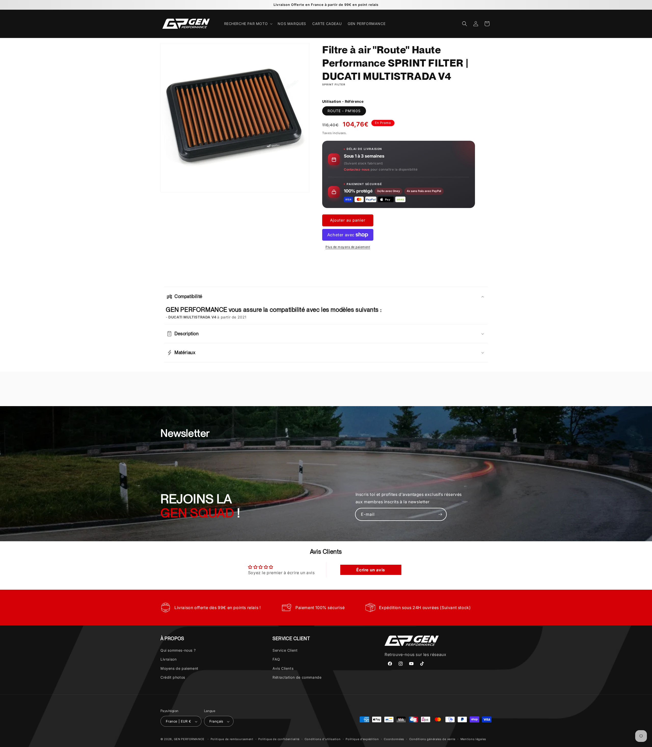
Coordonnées (394, 739)
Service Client (285, 650)
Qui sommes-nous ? (178, 650)
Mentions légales (473, 739)
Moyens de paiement (179, 668)
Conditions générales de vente (432, 739)
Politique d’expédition (362, 739)
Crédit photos (172, 677)
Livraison (168, 659)
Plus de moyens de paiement (347, 247)
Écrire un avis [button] (370, 569)
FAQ (276, 659)
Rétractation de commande (297, 677)
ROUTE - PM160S (344, 111)
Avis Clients (283, 668)
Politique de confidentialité (279, 739)
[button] (248, 23)
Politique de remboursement (232, 739)
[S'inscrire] (440, 514)
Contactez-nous (357, 169)
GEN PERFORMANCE (189, 739)
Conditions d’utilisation (323, 739)
